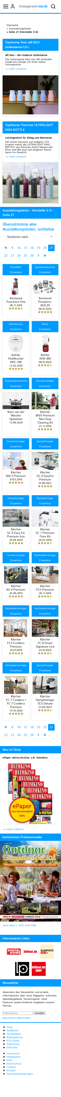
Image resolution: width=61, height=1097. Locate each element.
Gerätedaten (14, 1034)
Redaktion (12, 1030)
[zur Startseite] (33, 6)
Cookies (11, 1067)
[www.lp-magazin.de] (22, 975)
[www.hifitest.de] (30, 957)
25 (25, 256)
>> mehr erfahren (13, 829)
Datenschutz (14, 1063)
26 (32, 256)
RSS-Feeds (13, 1040)
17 (25, 248)
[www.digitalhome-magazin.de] (14, 957)
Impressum (13, 1053)
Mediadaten (13, 1057)
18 (32, 248)
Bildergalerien (15, 1037)
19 (38, 248)
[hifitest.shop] (39, 975)
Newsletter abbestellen (16, 1018)
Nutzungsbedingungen (20, 1073)
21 (51, 248)
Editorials (12, 1047)
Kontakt (11, 1070)
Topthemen (13, 1044)
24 (19, 256)
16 (19, 248)
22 (6, 256)
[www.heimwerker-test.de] (47, 957)
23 (12, 256)
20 (45, 248)
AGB (9, 1060)
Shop (10, 1027)
